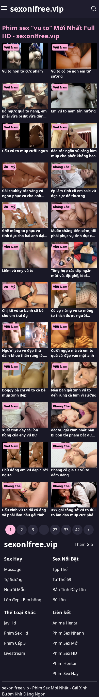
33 (66, 529)
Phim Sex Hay (65, 673)
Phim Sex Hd (16, 633)
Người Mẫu (15, 589)
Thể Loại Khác (20, 612)
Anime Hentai (65, 623)
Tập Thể (60, 569)
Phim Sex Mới (65, 643)
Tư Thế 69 (62, 579)
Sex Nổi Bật (66, 559)
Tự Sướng (13, 579)
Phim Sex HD (65, 653)
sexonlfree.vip (37, 8)
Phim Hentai (64, 663)
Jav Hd (10, 623)
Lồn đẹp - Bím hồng (22, 599)
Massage (12, 569)
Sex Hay (13, 559)
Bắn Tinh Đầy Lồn (69, 589)
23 (55, 529)
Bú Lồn (59, 599)
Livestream (14, 653)
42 (77, 529)
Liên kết (62, 612)
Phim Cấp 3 (15, 643)
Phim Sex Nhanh (68, 633)
